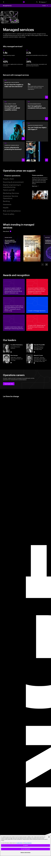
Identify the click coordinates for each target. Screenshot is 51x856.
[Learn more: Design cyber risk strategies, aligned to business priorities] (14, 151)
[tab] (40, 195)
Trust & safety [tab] (8, 214)
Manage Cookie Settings (25, 852)
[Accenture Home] (23, 1)
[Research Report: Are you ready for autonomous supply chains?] (11, 248)
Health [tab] (5, 207)
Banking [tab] (6, 201)
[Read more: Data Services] (25, 89)
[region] (25, 845)
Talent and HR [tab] (8, 190)
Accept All (25, 845)
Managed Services (7, 5)
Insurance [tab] (7, 204)
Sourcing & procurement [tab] (13, 182)
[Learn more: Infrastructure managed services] (37, 141)
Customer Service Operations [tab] (10, 197)
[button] (8, 383)
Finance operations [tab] (12, 175)
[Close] (49, 837)
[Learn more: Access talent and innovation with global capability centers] (14, 120)
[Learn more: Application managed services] (37, 110)
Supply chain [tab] (8, 179)
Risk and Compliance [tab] (12, 211)
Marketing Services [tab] (11, 193)
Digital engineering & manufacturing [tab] (12, 186)
